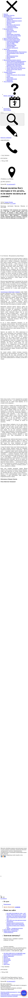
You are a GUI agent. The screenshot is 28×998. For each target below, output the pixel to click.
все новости (4, 898)
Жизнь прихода (7, 16)
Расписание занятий (12, 31)
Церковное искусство (12, 37)
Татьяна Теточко (8, 202)
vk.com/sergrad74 (11, 184)
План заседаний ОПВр (12, 42)
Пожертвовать (7, 904)
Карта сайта (7, 964)
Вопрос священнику (9, 956)
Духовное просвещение (10, 72)
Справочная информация (13, 41)
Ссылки (6, 962)
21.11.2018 (12, 203)
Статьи (8, 76)
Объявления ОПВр (11, 45)
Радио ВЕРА (7, 929)
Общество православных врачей (12, 39)
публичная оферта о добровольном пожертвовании (14, 994)
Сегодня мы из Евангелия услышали (10, 291)
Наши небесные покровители (14, 18)
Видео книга (10, 77)
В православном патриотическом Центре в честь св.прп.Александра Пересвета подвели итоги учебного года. (16, 925)
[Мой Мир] (5, 856)
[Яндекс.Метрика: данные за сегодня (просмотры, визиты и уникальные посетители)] (4, 974)
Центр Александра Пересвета (11, 38)
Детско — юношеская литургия (15, 928)
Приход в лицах (11, 22)
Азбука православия (12, 79)
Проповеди (9, 73)
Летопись (9, 23)
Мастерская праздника (12, 56)
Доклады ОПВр (11, 46)
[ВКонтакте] (1, 856)
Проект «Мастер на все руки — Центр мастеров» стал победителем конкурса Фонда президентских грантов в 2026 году (16, 916)
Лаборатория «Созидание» (13, 34)
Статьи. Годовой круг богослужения (16, 74)
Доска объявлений (8, 81)
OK (21, 950)
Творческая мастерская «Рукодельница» (17, 51)
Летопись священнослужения (14, 20)
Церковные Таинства (9, 15)
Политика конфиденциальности (9, 992)
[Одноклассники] (3, 856)
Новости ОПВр (10, 43)
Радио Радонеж (15, 929)
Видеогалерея (7, 960)
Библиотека (10, 80)
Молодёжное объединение (13, 24)
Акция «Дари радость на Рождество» (16, 68)
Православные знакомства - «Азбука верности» (11, 931)
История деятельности (12, 47)
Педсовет (9, 33)
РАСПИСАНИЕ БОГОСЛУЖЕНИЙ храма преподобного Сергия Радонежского (14, 954)
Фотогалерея (7, 958)
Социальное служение (12, 27)
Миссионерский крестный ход (14, 66)
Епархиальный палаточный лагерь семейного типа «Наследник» (15, 64)
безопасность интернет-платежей (9, 996)
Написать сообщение (6, 137)
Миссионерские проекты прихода (12, 60)
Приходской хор (11, 57)
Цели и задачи (10, 30)
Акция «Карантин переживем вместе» (16, 61)
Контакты (6, 961)
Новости (6, 14)
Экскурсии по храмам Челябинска (15, 62)
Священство (10, 19)
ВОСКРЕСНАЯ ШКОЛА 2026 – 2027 (16, 913)
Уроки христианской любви (14, 35)
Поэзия (8, 58)
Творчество (6, 49)
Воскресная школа (8, 29)
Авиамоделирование (12, 50)
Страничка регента (11, 26)
